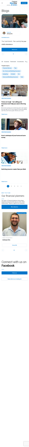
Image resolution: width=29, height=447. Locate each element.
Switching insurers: (13, 169)
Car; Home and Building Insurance (11, 71)
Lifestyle (13, 74)
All (2, 61)
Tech (22, 77)
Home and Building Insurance (10, 77)
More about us (14, 207)
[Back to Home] (12, 3)
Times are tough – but (13, 103)
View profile (14, 245)
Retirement (13, 61)
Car (19, 74)
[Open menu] (2, 3)
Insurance (6, 61)
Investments (20, 61)
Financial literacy (7, 68)
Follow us (14, 273)
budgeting (5, 74)
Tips (15, 68)
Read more (14, 49)
